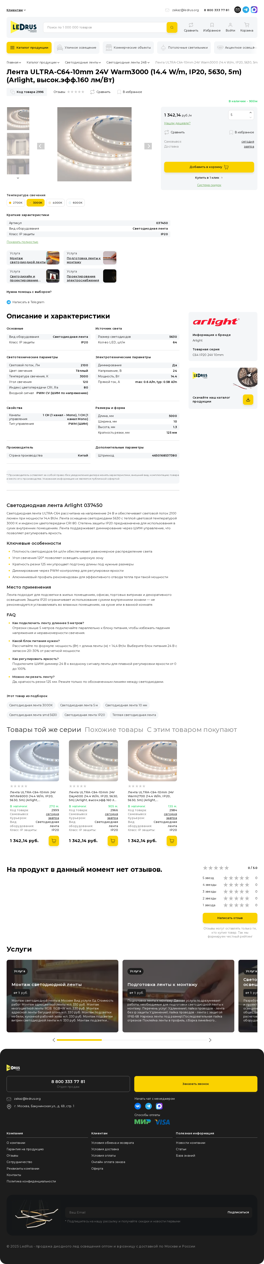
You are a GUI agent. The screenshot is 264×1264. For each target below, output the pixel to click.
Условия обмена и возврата (112, 1143)
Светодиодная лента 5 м (79, 705)
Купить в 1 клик (207, 178)
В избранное (132, 92)
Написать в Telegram (28, 302)
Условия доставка (105, 1149)
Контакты (14, 1175)
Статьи (181, 1149)
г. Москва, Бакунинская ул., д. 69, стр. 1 (44, 1106)
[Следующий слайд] (148, 146)
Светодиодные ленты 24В (126, 62)
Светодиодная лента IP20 (85, 715)
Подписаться (238, 1212)
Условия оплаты (103, 1155)
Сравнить (103, 92)
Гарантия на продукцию (25, 1149)
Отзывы (12, 1155)
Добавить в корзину (206, 167)
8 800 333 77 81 (216, 10)
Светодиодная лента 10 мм (126, 705)
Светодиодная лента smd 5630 (33, 715)
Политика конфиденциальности (31, 1181)
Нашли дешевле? (177, 123)
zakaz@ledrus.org (185, 10)
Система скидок (209, 185)
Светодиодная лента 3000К (31, 705)
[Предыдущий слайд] (41, 146)
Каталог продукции (32, 47)
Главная (12, 62)
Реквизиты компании (23, 1168)
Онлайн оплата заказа (108, 1162)
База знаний (185, 1155)
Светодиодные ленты (81, 62)
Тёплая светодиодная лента (134, 715)
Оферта (97, 1168)
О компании (16, 1143)
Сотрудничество (19, 1162)
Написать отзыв (230, 918)
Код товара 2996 (30, 92)
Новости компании (190, 1143)
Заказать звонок (196, 1084)
